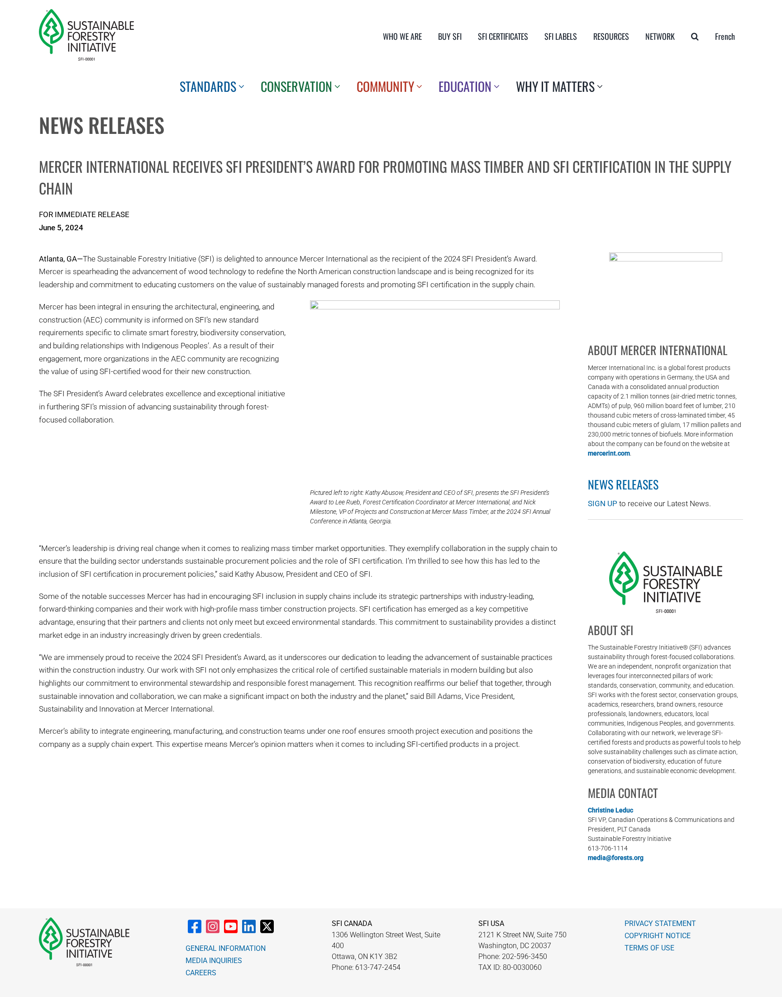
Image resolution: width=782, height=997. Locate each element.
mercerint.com (609, 453)
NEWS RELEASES (623, 484)
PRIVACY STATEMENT (660, 923)
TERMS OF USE (649, 948)
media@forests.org (616, 857)
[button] (695, 36)
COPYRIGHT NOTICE (658, 935)
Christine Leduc (610, 810)
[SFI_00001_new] (86, 12)
